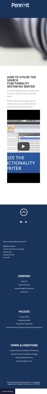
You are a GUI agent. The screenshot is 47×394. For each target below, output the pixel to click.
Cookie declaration (24, 320)
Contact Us (24, 292)
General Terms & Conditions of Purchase (24, 350)
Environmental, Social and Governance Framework (24, 327)
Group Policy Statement (24, 323)
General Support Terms (24, 361)
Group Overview (24, 284)
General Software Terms (24, 357)
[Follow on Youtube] (21, 222)
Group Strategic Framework (24, 288)
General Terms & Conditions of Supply (24, 354)
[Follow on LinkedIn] (26, 222)
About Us (24, 281)
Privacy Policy (24, 316)
